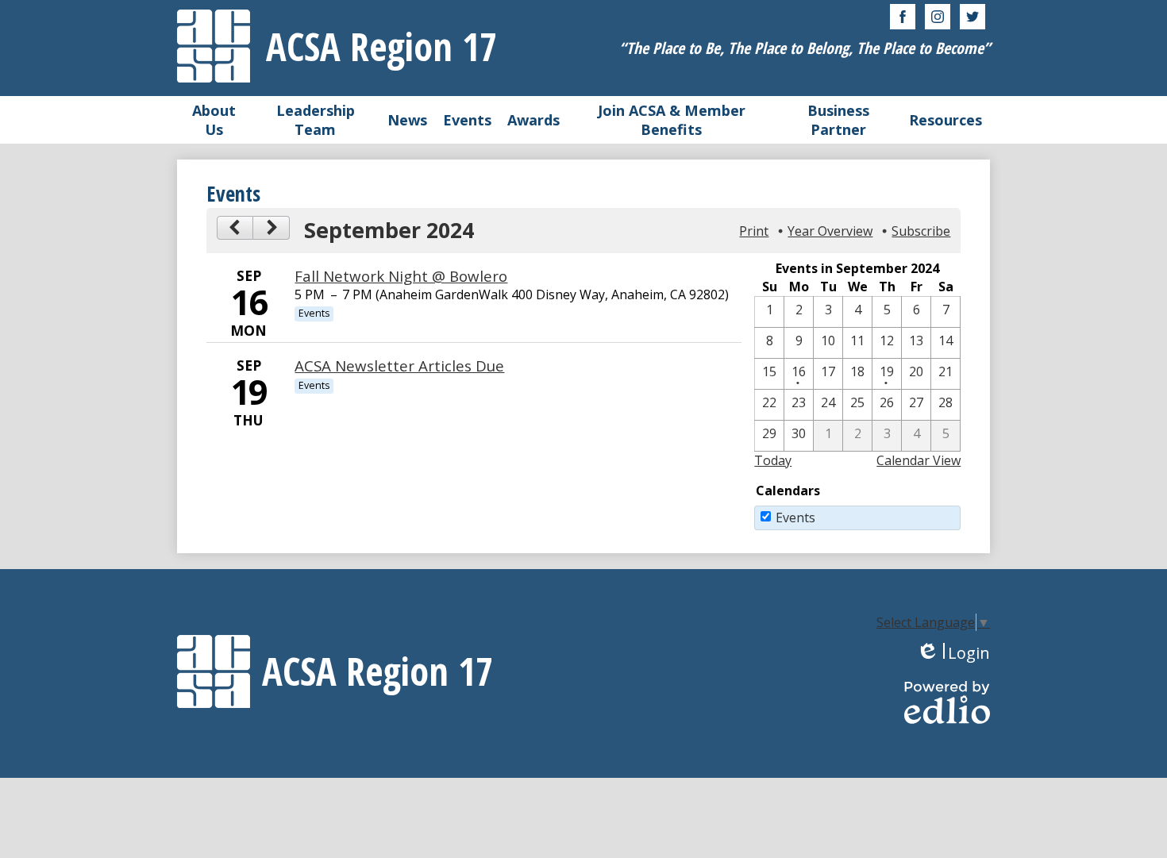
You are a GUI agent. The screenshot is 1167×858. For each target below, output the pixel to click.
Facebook (902, 16)
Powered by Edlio (947, 702)
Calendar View (918, 460)
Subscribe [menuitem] (921, 231)
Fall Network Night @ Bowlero (401, 276)
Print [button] (753, 231)
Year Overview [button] (830, 231)
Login (953, 653)
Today (772, 460)
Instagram (937, 16)
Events (795, 517)
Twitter (972, 16)
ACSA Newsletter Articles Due (399, 365)
